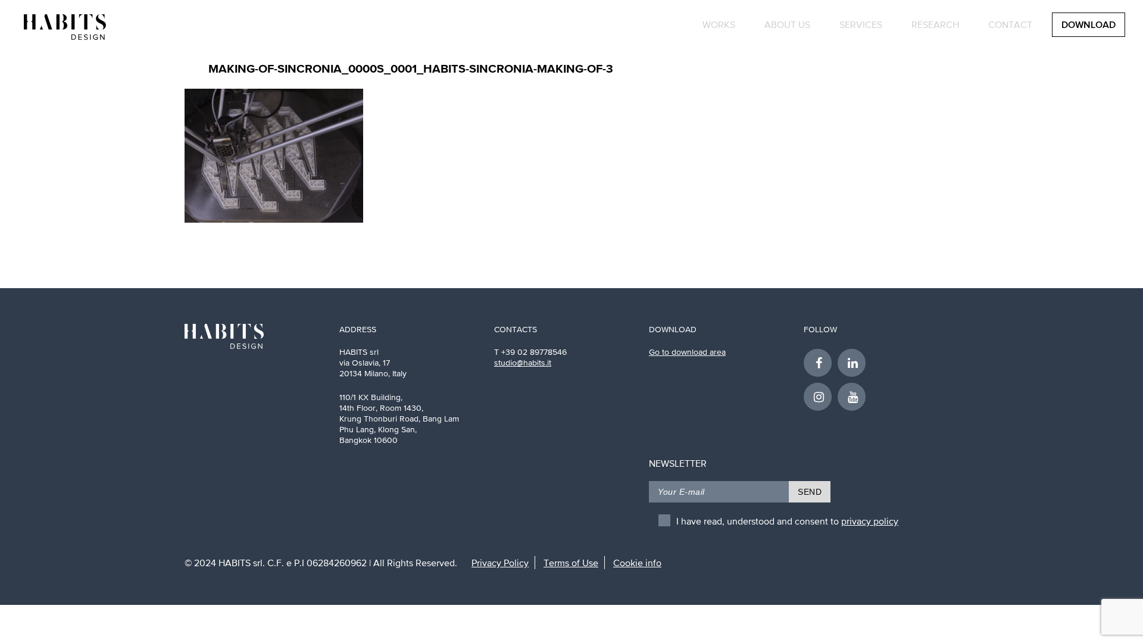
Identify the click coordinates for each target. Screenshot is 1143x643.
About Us (787, 24)
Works (718, 24)
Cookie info (637, 562)
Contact (1010, 24)
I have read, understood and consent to (787, 521)
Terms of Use (571, 562)
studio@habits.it (522, 362)
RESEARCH (935, 24)
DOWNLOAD (1088, 25)
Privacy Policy (500, 562)
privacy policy (869, 521)
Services (860, 24)
